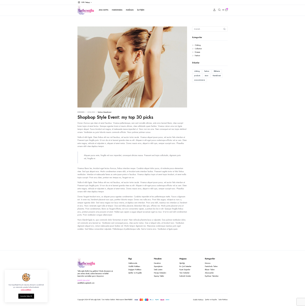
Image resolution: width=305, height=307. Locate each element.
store (206, 75)
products (197, 75)
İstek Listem (158, 269)
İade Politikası (223, 299)
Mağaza (130, 10)
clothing (197, 71)
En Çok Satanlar (185, 266)
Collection (198, 48)
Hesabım (157, 263)
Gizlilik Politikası (134, 266)
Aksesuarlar (209, 272)
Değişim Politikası (134, 269)
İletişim (140, 10)
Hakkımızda (117, 10)
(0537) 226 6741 (83, 280)
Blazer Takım (210, 269)
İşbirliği (182, 263)
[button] (84, 2)
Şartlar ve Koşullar (135, 272)
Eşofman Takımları (212, 276)
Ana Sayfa (103, 10)
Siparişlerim (158, 266)
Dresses (80, 112)
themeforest (107, 112)
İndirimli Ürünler (185, 276)
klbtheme (217, 71)
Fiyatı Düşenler (184, 269)
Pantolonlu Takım (211, 266)
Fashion (197, 55)
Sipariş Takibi (159, 276)
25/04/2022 (91, 112)
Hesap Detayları (160, 272)
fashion (100, 112)
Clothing (198, 45)
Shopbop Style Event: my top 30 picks (115, 117)
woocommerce (199, 80)
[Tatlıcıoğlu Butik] (85, 10)
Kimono (208, 263)
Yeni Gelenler (184, 272)
